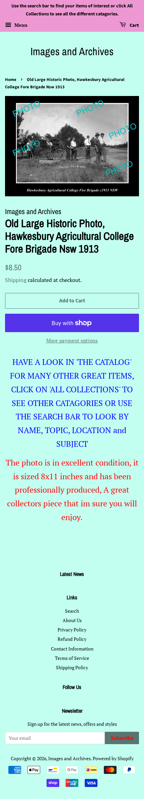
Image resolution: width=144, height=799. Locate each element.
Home (10, 80)
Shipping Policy (72, 667)
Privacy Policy (72, 629)
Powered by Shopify (113, 758)
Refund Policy (72, 639)
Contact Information (72, 648)
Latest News (72, 574)
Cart (134, 25)
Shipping (15, 280)
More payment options (72, 340)
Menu (20, 25)
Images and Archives (72, 51)
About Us (72, 620)
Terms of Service (72, 658)
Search (72, 611)
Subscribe (122, 738)
